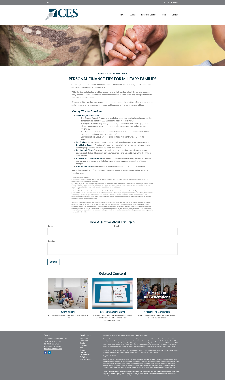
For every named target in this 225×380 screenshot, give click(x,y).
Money (82, 350)
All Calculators (85, 359)
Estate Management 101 (112, 311)
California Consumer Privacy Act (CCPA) (162, 350)
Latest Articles (85, 355)
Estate (82, 343)
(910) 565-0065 (172, 2)
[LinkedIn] (48, 2)
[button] (133, 15)
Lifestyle (83, 352)
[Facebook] (45, 352)
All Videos (83, 357)
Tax (81, 347)
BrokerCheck (143, 335)
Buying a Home (67, 311)
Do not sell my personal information (148, 352)
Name (50, 226)
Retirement (84, 338)
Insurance (83, 345)
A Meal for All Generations (157, 311)
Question (51, 241)
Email (116, 226)
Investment (84, 340)
